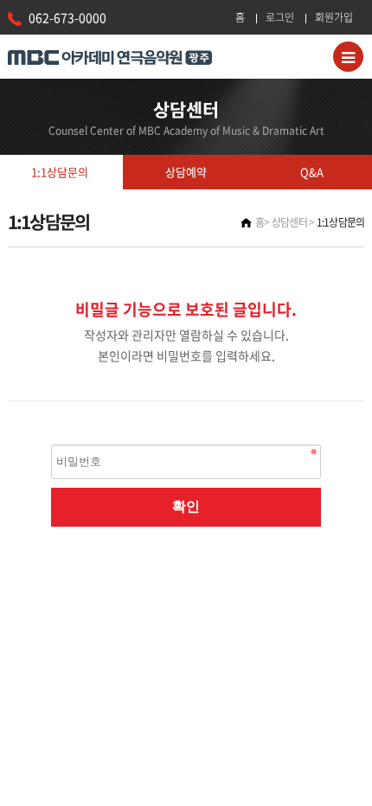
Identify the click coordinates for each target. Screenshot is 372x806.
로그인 (280, 17)
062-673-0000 (67, 17)
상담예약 (186, 171)
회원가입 (334, 17)
